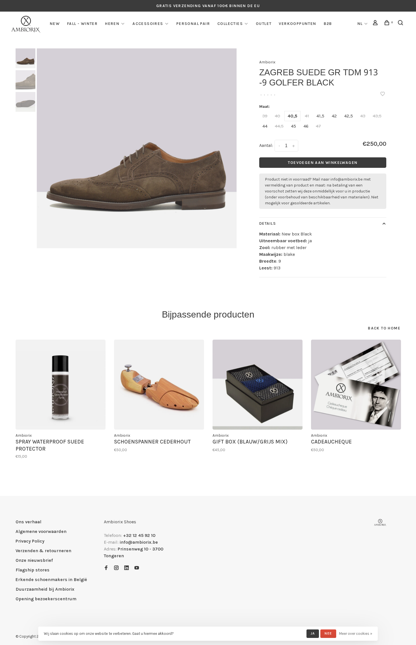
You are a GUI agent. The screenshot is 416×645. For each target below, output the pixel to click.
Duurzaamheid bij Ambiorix (45, 589)
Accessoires (147, 23)
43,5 (377, 116)
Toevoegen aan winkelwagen (322, 162)
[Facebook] (106, 568)
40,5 (292, 116)
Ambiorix (267, 62)
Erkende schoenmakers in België (51, 579)
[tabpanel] (137, 148)
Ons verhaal (28, 521)
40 (277, 116)
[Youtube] (136, 568)
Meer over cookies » (355, 633)
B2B (328, 23)
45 (293, 126)
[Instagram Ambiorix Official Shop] (116, 568)
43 (362, 116)
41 (307, 116)
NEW (55, 23)
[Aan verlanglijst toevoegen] (382, 94)
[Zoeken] (401, 23)
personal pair (193, 23)
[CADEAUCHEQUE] (356, 385)
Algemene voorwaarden (41, 531)
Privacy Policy (30, 541)
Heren (112, 23)
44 (264, 126)
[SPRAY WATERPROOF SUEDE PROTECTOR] (61, 385)
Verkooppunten (297, 23)
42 (334, 116)
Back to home (384, 328)
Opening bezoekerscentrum (46, 598)
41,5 (320, 116)
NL (360, 23)
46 (305, 126)
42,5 (348, 116)
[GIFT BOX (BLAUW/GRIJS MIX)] (258, 385)
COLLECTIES (230, 23)
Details (267, 223)
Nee (328, 633)
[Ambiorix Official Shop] (380, 522)
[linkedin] (126, 568)
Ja (313, 633)
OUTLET (263, 23)
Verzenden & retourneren (43, 550)
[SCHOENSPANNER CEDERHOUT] (159, 385)
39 (264, 116)
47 (318, 126)
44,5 (279, 126)
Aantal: (266, 145)
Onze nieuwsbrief (34, 560)
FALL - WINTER (82, 23)
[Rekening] (376, 23)
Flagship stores (33, 570)
